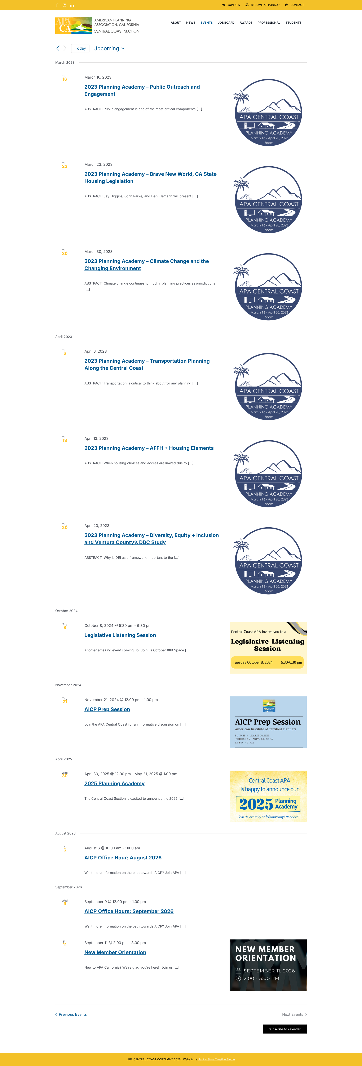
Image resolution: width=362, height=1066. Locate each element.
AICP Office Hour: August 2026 (123, 858)
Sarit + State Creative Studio (216, 1059)
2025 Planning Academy (114, 783)
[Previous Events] (57, 48)
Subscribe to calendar (285, 1029)
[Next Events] (64, 48)
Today (80, 48)
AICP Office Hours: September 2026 (129, 911)
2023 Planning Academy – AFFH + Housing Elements (149, 448)
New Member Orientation (115, 952)
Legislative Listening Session (120, 635)
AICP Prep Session (107, 709)
